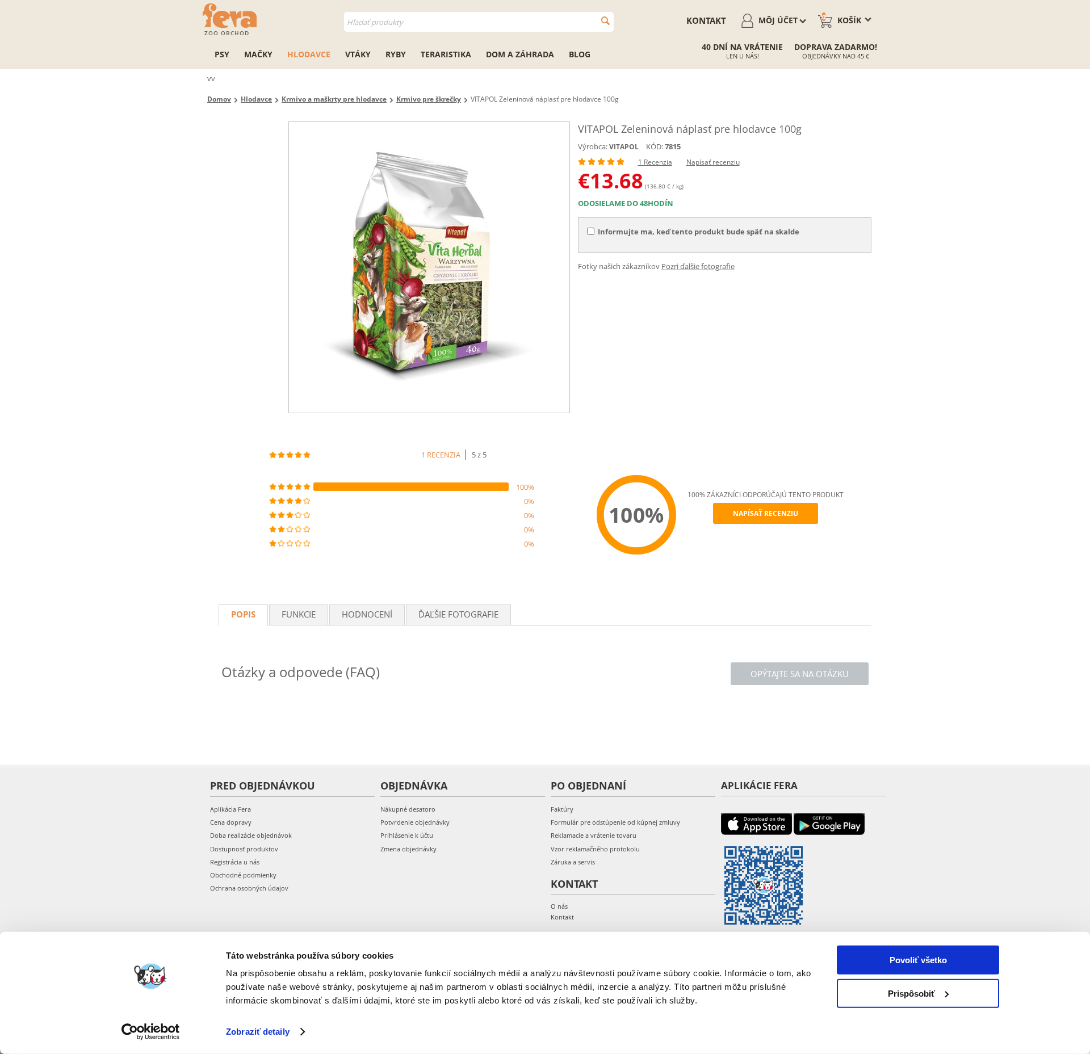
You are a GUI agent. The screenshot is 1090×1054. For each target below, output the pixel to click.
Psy (222, 54)
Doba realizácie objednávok (251, 835)
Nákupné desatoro (407, 809)
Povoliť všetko (918, 960)
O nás (559, 906)
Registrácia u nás (234, 862)
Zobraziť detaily (258, 1031)
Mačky (258, 54)
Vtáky (358, 54)
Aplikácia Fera (230, 809)
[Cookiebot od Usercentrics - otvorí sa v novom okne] (150, 1031)
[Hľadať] (605, 21)
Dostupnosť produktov (244, 849)
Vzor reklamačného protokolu (595, 849)
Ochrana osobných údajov (249, 888)
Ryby (395, 54)
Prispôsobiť (911, 993)
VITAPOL (624, 147)
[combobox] (479, 22)
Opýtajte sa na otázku (800, 673)
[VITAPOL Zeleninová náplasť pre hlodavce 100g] (429, 267)
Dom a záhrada (520, 54)
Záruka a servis (573, 862)
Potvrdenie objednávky (415, 822)
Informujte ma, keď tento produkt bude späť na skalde (698, 231)
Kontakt (706, 20)
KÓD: (654, 146)
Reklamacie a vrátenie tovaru (593, 835)
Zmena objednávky (408, 849)
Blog (579, 54)
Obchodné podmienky (243, 875)
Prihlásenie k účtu (406, 835)
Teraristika (446, 54)
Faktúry (562, 809)
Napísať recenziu (713, 162)
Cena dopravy (230, 822)
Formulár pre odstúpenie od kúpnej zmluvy (615, 822)
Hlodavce (308, 54)
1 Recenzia (655, 162)
